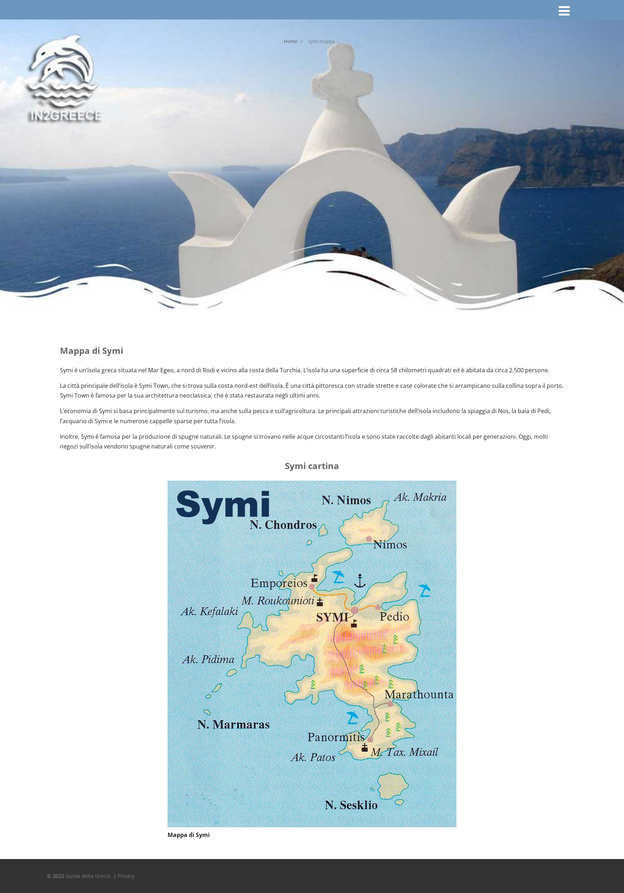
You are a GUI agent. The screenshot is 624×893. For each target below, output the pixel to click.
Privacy (126, 875)
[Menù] (564, 10)
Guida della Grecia (89, 875)
